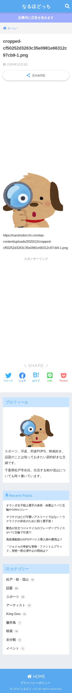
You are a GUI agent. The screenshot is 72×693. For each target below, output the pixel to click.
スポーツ (15, 596)
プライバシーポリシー (35, 683)
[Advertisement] (36, 121)
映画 (12, 631)
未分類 (13, 639)
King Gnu (16, 614)
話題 (12, 588)
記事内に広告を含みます (36, 17)
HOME (38, 676)
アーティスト (18, 605)
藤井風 (13, 622)
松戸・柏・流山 (20, 579)
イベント (15, 648)
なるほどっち (36, 6)
